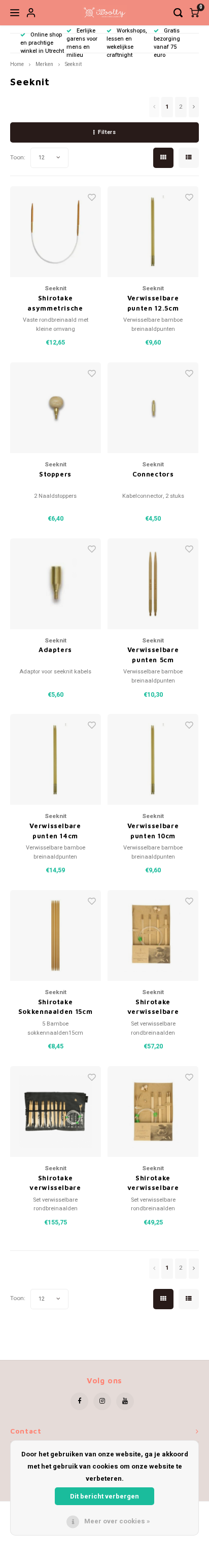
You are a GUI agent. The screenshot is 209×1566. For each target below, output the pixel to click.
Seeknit (73, 64)
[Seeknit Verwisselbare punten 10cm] (153, 759)
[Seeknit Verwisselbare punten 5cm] (153, 583)
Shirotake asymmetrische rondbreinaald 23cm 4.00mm (55, 303)
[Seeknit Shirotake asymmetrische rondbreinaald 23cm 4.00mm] (55, 231)
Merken (44, 64)
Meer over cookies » (117, 1521)
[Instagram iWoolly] (102, 1401)
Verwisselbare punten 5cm (153, 654)
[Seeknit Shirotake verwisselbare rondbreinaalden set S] (153, 935)
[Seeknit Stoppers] (55, 407)
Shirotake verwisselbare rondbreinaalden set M (153, 1183)
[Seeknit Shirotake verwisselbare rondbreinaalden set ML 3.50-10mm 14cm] (55, 1111)
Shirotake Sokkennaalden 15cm (55, 1007)
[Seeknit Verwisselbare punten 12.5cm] (153, 231)
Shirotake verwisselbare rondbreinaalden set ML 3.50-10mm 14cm (55, 1183)
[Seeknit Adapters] (55, 583)
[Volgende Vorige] (194, 107)
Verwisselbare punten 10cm (153, 831)
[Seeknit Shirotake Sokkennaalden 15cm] (55, 935)
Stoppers (55, 474)
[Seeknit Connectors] (153, 407)
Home (17, 64)
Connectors (153, 474)
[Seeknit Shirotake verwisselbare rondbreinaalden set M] (153, 1111)
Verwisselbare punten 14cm (55, 831)
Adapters (55, 649)
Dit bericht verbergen (104, 1496)
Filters (107, 132)
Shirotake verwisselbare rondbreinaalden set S (153, 1007)
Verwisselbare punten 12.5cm (153, 303)
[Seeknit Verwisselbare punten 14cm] (55, 759)
